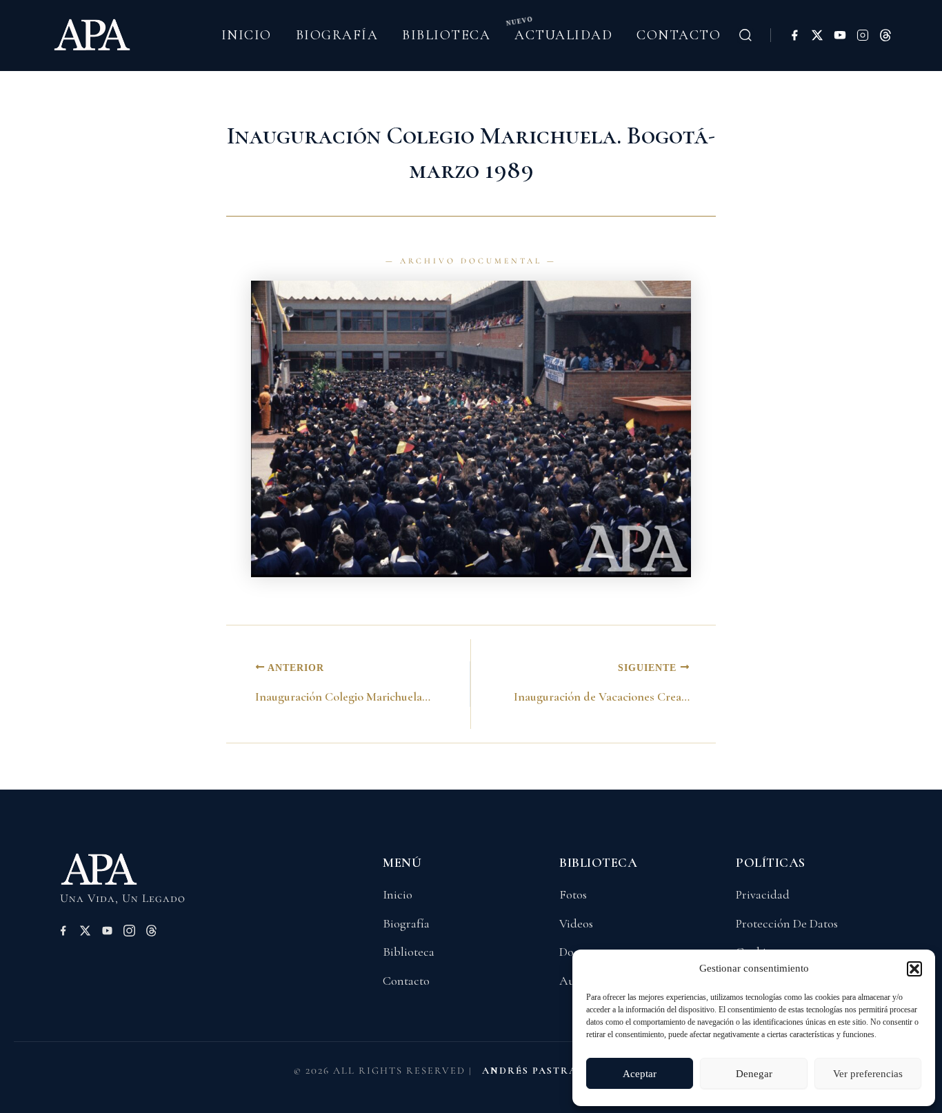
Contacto (679, 35)
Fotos (573, 894)
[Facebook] (794, 35)
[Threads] (885, 35)
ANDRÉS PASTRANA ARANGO (565, 1070)
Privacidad (763, 894)
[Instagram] (862, 35)
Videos (576, 923)
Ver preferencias (868, 1073)
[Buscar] (745, 35)
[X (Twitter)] (817, 35)
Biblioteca (446, 35)
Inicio (246, 35)
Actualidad (563, 35)
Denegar (754, 1073)
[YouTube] (840, 35)
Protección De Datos (787, 923)
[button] (914, 969)
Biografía (337, 35)
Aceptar (640, 1073)
